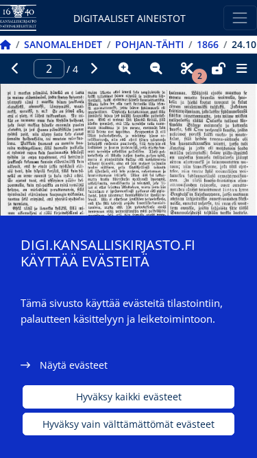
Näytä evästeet (74, 364)
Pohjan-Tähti (149, 44)
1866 (208, 44)
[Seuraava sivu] (94, 68)
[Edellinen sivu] (15, 68)
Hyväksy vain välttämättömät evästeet (128, 424)
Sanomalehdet (63, 44)
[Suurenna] (124, 68)
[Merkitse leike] (187, 68)
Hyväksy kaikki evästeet (129, 396)
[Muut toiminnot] (241, 68)
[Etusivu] (5, 44)
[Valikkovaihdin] (240, 17)
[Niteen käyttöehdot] (218, 68)
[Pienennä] (156, 68)
